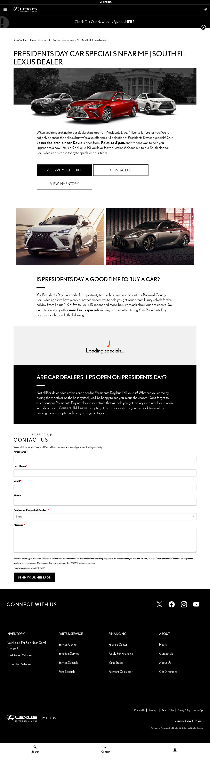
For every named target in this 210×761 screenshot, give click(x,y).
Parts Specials (66, 672)
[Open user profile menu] (175, 750)
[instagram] (184, 604)
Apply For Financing (121, 653)
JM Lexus (199, 720)
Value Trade (116, 663)
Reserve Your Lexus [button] (64, 170)
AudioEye (198, 710)
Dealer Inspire (196, 727)
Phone (17, 495)
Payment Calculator (120, 672)
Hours (163, 644)
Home (33, 39)
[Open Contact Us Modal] (206, 10)
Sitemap (152, 710)
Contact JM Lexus (73, 407)
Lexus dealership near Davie (59, 142)
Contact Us (166, 653)
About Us (165, 663)
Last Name (20, 466)
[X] (159, 604)
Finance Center (118, 644)
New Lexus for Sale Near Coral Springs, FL (26, 645)
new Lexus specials (84, 310)
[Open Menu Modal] (5, 10)
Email (17, 480)
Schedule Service (68, 653)
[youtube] (196, 604)
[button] (203, 27)
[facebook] (172, 604)
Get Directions (168, 672)
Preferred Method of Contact (31, 510)
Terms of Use (168, 710)
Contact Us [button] (120, 170)
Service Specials (68, 663)
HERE (130, 21)
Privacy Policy (184, 710)
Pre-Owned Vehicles (19, 655)
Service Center (67, 644)
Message (19, 524)
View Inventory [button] (64, 183)
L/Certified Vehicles (19, 664)
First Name (21, 451)
